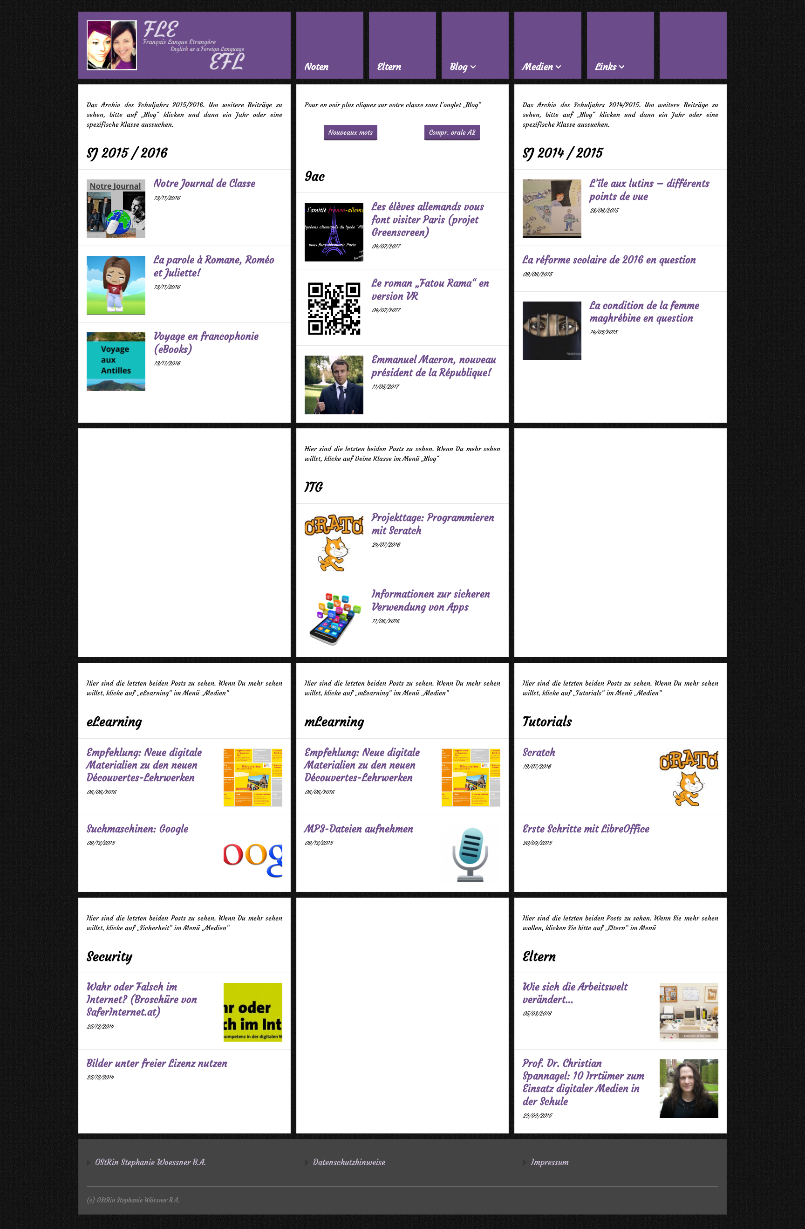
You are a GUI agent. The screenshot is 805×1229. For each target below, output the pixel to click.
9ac (315, 176)
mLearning (334, 721)
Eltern (539, 956)
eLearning (114, 721)
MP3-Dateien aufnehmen (359, 829)
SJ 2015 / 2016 (127, 153)
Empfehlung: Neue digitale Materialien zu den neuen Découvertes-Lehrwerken (144, 765)
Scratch (539, 752)
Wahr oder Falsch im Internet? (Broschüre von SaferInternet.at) (142, 1000)
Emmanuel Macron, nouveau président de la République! (434, 365)
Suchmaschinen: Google (137, 829)
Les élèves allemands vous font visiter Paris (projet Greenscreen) (428, 219)
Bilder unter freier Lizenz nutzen (157, 1063)
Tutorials (547, 721)
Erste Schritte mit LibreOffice (586, 829)
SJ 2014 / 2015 (563, 153)
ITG (313, 487)
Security (109, 956)
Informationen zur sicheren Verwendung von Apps (431, 600)
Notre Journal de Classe (204, 183)
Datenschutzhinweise (349, 1162)
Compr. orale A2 (452, 132)
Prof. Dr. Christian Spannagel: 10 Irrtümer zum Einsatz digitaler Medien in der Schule (583, 1082)
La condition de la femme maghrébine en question (644, 311)
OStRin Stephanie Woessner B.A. (150, 1162)
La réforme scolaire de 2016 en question (609, 260)
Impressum (550, 1162)
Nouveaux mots (350, 132)
